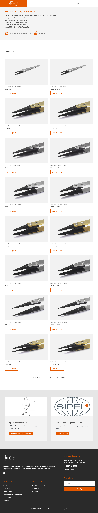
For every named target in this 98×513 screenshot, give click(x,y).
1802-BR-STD (55, 128)
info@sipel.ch (69, 469)
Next (63, 378)
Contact (6, 501)
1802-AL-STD (55, 89)
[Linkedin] (4, 473)
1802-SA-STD (55, 167)
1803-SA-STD (55, 285)
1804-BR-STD (55, 364)
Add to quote (11, 93)
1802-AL (8, 89)
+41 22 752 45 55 (70, 466)
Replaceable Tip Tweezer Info (20, 33)
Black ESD (41, 33)
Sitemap (35, 491)
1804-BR (8, 364)
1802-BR (8, 128)
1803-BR (8, 246)
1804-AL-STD (55, 325)
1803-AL (7, 207)
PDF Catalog (8, 498)
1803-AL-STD (55, 207)
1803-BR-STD (55, 246)
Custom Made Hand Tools (12, 494)
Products (6, 488)
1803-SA (8, 285)
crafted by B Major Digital (59, 509)
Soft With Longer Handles (13, 86)
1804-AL (8, 325)
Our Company (8, 491)
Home (5, 485)
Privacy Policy (37, 488)
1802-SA (8, 167)
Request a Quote (38, 485)
